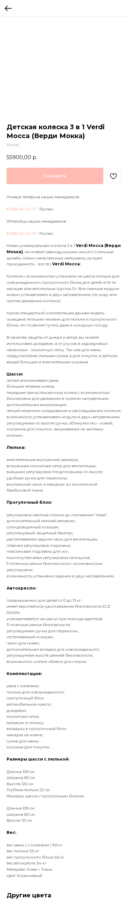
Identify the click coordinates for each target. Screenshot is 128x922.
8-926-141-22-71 (21, 208)
